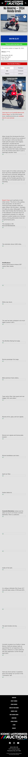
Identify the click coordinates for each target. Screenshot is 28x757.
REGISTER (14, 697)
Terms (10, 754)
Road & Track (6, 200)
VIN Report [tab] (20, 73)
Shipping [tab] (7, 73)
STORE (14, 725)
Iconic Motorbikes (12, 753)
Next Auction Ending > (14, 63)
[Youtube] (18, 743)
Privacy (12, 754)
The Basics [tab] (20, 67)
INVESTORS (14, 718)
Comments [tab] (20, 70)
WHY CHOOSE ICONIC (14, 714)
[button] (25, 3)
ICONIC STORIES (14, 721)
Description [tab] (7, 67)
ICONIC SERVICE (14, 704)
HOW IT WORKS (14, 701)
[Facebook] (10, 743)
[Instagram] (14, 743)
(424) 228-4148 (14, 747)
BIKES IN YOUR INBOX (14, 708)
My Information (16, 754)
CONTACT (14, 728)
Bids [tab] (7, 70)
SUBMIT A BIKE (14, 711)
